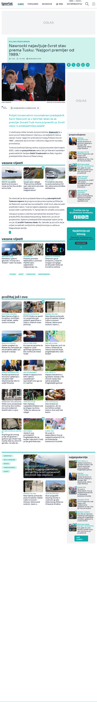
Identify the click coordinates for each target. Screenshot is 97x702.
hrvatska (7, 456)
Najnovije (47, 4)
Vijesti (21, 4)
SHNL (61, 4)
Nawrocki (53, 132)
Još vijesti (79, 538)
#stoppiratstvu (74, 4)
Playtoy (78, 1)
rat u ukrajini (9, 460)
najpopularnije (78, 457)
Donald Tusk (31, 274)
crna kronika (9, 467)
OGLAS (48, 22)
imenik (71, 1)
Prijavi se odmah (81, 243)
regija (6, 463)
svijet (21, 274)
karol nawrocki (44, 274)
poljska (13, 274)
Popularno (33, 4)
